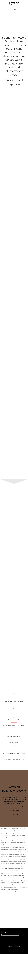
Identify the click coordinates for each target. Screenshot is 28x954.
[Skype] (19, 943)
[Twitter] (22, 943)
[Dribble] (8, 943)
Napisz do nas (14, 814)
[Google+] (14, 943)
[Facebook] (11, 943)
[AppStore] (6, 943)
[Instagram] (17, 943)
